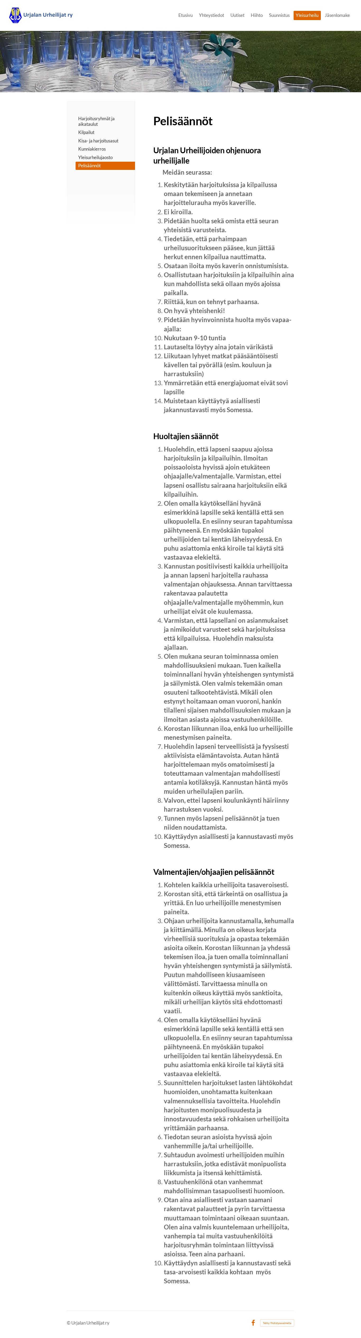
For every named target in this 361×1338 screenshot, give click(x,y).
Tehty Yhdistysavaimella (277, 1323)
